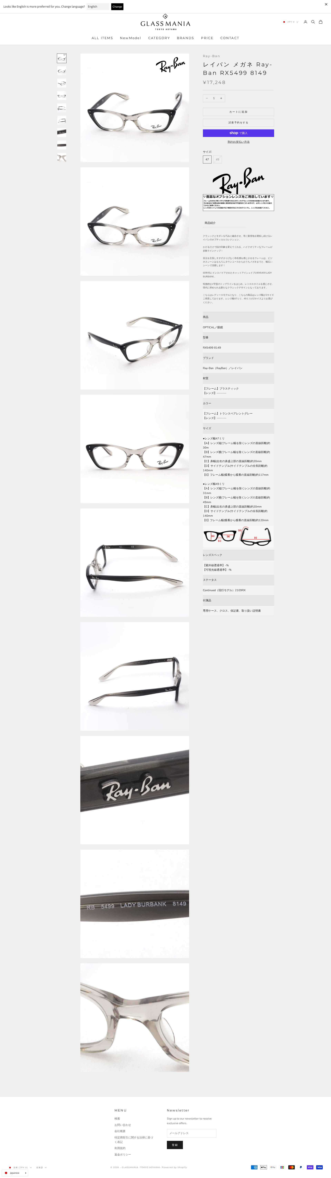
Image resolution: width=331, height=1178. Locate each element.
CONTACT (229, 38)
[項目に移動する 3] (62, 83)
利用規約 (120, 1148)
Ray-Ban (211, 56)
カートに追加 (238, 111)
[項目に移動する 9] (62, 157)
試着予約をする (239, 122)
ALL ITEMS (102, 38)
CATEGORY (159, 38)
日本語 (39, 1167)
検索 (117, 1119)
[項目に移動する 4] (62, 95)
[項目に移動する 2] (62, 71)
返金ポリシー (122, 1154)
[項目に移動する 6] (62, 120)
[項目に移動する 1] (62, 58)
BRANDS (185, 38)
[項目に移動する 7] (62, 132)
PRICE (207, 38)
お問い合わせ (122, 1125)
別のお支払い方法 (239, 142)
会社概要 (120, 1131)
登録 (175, 1145)
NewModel (130, 38)
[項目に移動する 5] (62, 108)
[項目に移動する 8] (62, 145)
